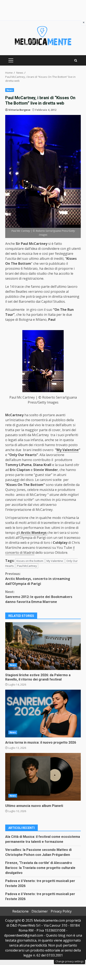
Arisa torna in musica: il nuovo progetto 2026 (43, 713)
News (9, 90)
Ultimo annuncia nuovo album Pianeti (43, 777)
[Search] (75, 60)
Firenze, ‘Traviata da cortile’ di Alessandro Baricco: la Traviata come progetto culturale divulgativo (40, 868)
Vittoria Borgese (19, 110)
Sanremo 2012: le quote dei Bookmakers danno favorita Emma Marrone (38, 596)
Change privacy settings (69, 961)
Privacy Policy (61, 911)
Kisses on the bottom (29, 561)
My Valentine (68, 450)
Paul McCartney (27, 566)
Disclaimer (40, 911)
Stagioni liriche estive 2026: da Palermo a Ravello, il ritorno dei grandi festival (43, 646)
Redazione (20, 911)
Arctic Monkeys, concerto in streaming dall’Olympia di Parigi (37, 578)
